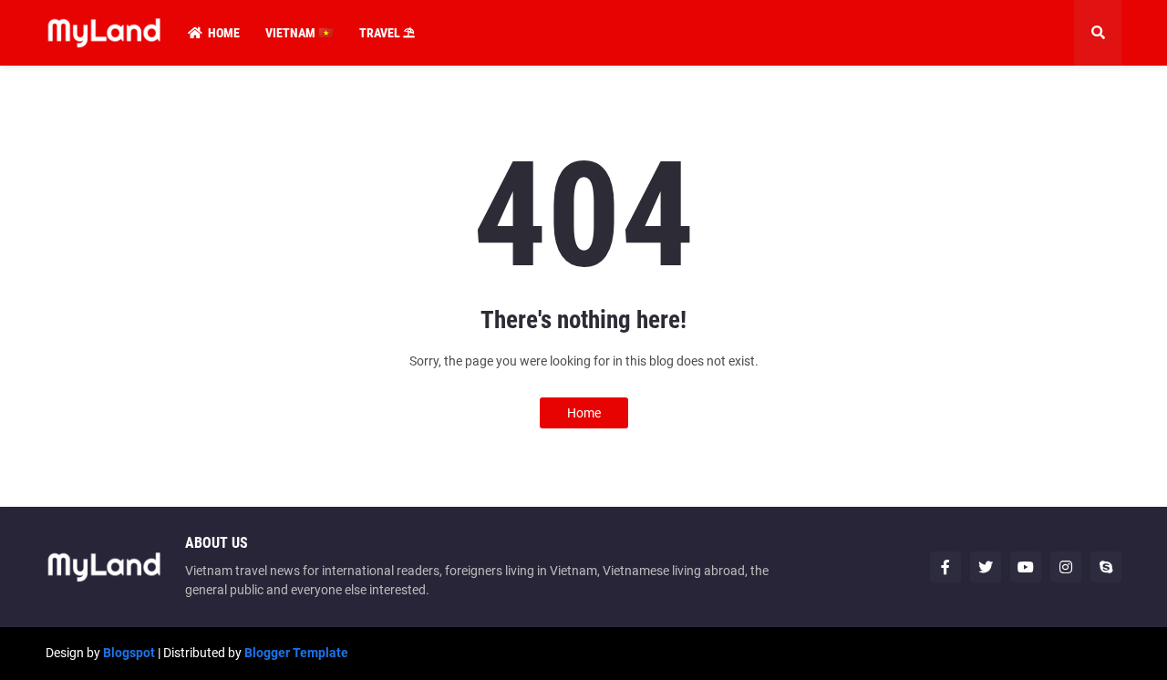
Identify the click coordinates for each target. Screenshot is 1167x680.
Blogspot (129, 652)
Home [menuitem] (224, 33)
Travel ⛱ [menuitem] (387, 33)
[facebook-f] (945, 566)
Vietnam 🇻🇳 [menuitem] (299, 33)
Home (584, 413)
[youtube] (1025, 566)
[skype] (1105, 566)
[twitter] (985, 566)
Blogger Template (296, 652)
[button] (1097, 33)
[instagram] (1065, 566)
